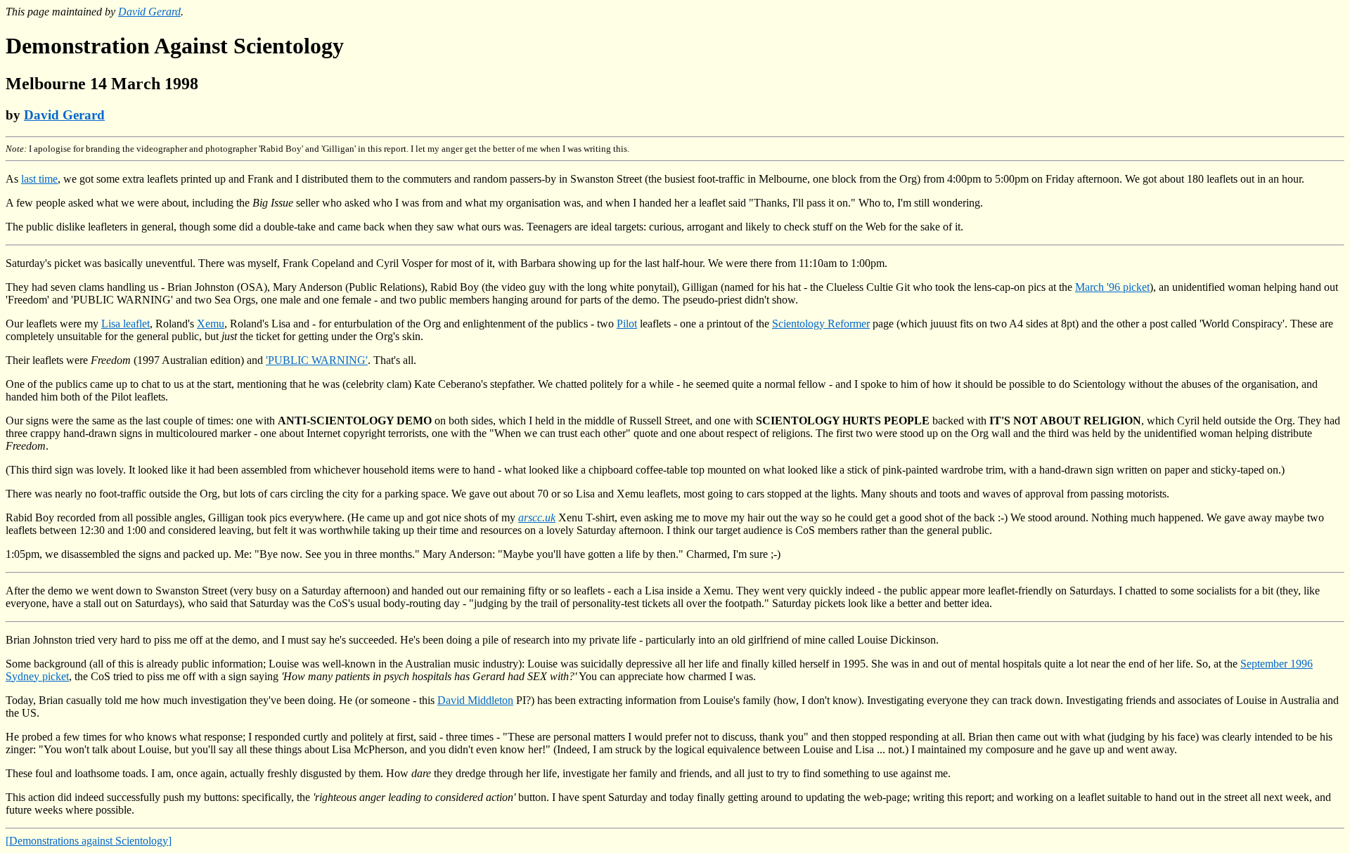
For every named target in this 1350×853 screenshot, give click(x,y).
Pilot (627, 324)
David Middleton (475, 700)
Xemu (210, 324)
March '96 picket (1112, 287)
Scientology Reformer (821, 324)
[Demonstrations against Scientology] (89, 841)
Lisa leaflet (125, 324)
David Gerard (149, 12)
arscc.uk (536, 517)
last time (39, 179)
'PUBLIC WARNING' (317, 360)
